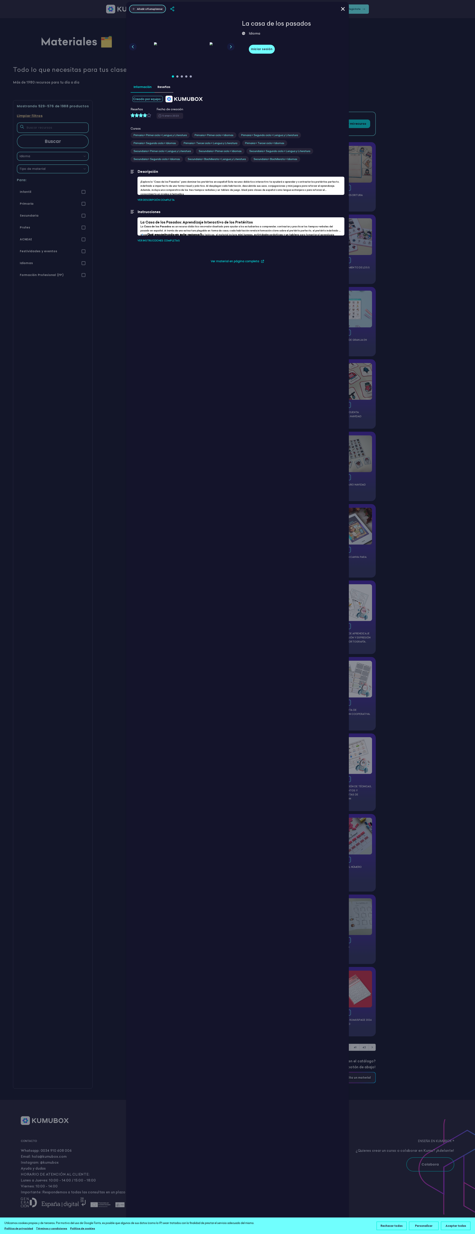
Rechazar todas (392, 1226)
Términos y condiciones (51, 1228)
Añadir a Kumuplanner (150, 8)
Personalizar (424, 1226)
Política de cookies (82, 1228)
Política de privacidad (18, 1228)
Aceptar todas (455, 1226)
